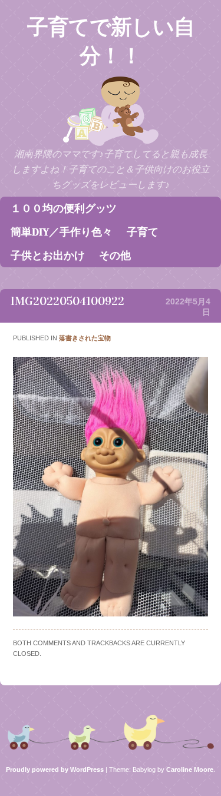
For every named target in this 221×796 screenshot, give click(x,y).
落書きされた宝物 (85, 337)
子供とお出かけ (48, 255)
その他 (115, 255)
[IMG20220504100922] (110, 613)
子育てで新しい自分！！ (110, 41)
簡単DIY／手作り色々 (62, 231)
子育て (143, 231)
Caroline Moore (189, 769)
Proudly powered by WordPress (55, 769)
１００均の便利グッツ (64, 208)
